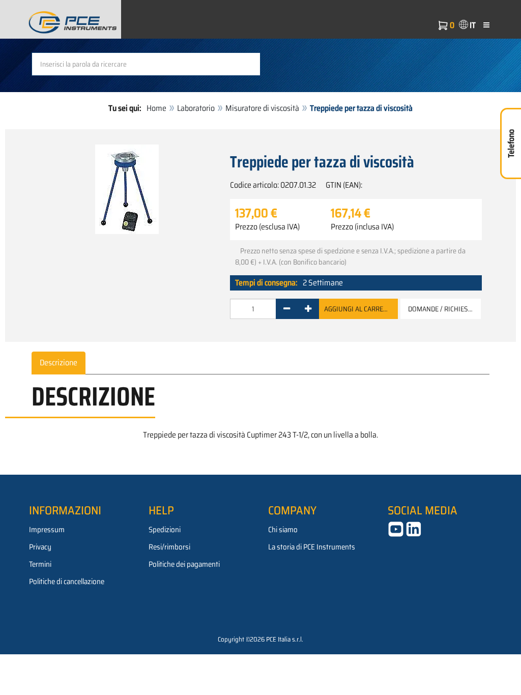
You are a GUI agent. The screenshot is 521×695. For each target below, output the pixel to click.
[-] (287, 309)
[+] (308, 309)
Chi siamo (283, 530)
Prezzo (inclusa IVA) (362, 227)
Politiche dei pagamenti (184, 564)
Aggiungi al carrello (359, 308)
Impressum (47, 530)
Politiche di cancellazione (66, 581)
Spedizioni (165, 530)
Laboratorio (196, 108)
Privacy (40, 547)
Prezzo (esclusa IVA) (267, 227)
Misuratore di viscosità (262, 108)
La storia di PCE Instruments (311, 547)
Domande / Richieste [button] (441, 308)
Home (156, 108)
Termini (40, 564)
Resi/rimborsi (169, 547)
